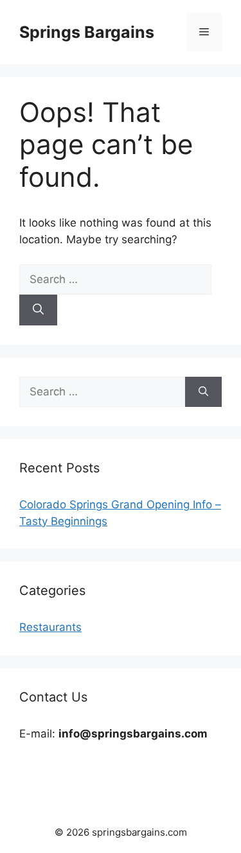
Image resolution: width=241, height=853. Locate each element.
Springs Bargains (86, 32)
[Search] (38, 310)
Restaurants (50, 627)
